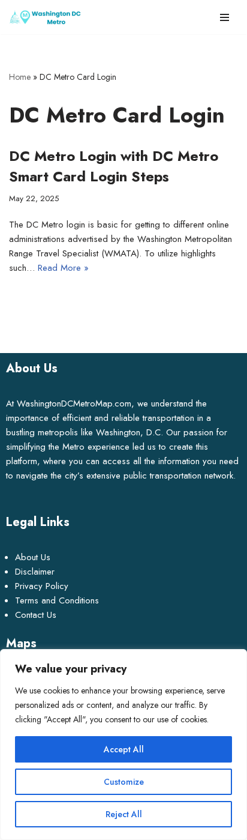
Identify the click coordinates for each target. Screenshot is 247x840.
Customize (124, 782)
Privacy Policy (41, 586)
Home (20, 77)
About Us (32, 557)
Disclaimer (35, 571)
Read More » (63, 267)
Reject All (124, 814)
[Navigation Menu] (224, 17)
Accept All (124, 749)
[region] (123, 744)
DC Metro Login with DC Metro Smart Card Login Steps (113, 166)
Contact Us (35, 614)
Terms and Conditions (57, 600)
